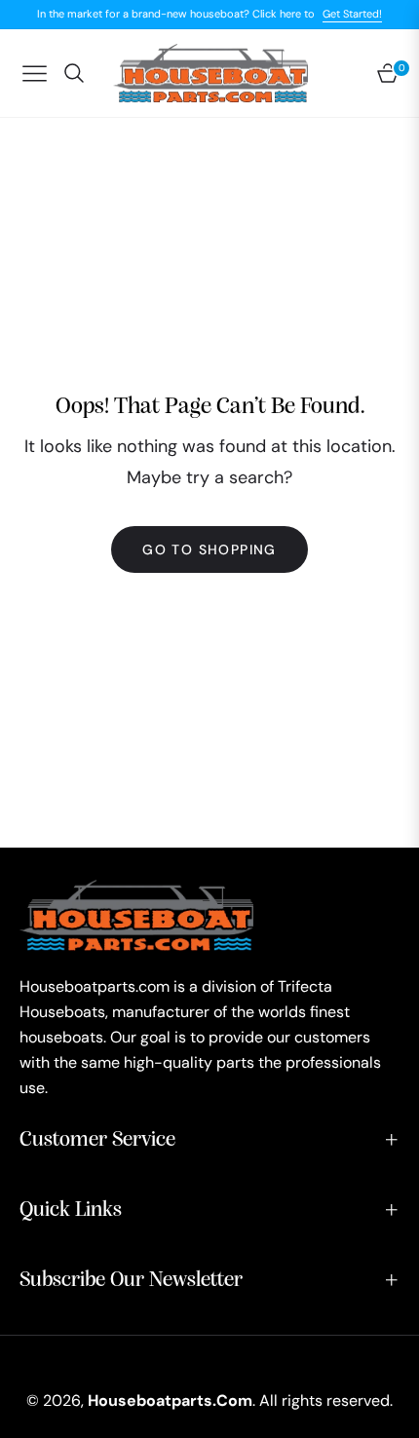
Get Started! (352, 13)
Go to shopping (209, 549)
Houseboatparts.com (170, 1400)
